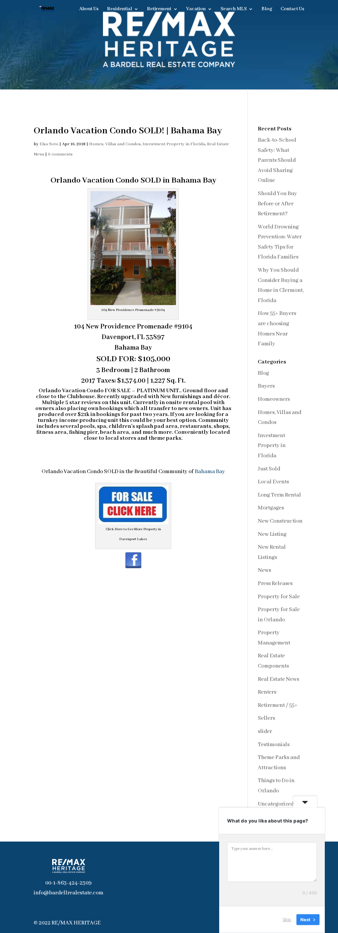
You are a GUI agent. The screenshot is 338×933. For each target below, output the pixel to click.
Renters (267, 692)
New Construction (280, 521)
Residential (119, 9)
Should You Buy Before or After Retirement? (277, 203)
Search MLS (233, 9)
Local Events (273, 481)
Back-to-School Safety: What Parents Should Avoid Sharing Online (277, 160)
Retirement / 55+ (277, 705)
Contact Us (292, 9)
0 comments (60, 154)
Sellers (266, 718)
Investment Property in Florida (174, 144)
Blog (266, 9)
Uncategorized (276, 804)
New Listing (272, 534)
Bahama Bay (210, 471)
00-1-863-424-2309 (68, 883)
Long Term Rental (279, 495)
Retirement (159, 9)
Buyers (266, 386)
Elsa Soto (49, 144)
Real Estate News (278, 679)
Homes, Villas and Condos (115, 144)
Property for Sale (279, 596)
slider (265, 731)
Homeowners (274, 399)
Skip (287, 919)
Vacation (196, 9)
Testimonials (273, 744)
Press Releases (275, 583)
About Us (89, 9)
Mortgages (271, 507)
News (264, 570)
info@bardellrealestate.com (68, 892)
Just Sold (269, 469)
